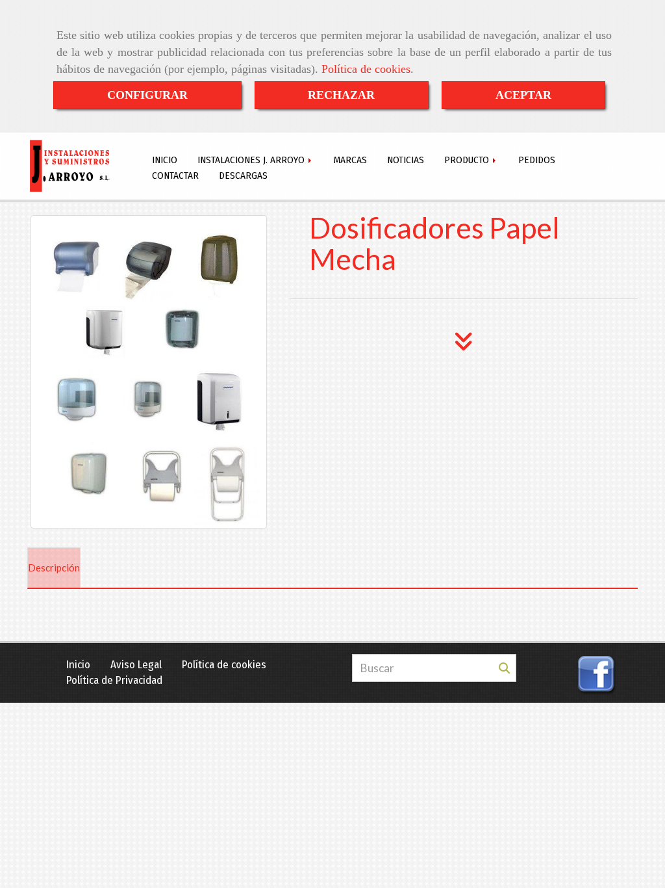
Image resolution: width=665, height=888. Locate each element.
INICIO (164, 160)
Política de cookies (365, 68)
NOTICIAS (405, 160)
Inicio (78, 665)
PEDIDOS (536, 160)
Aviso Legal (136, 665)
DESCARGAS (243, 175)
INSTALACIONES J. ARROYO (252, 160)
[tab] (54, 568)
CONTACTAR (175, 175)
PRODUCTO (468, 160)
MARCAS (350, 160)
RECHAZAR (341, 94)
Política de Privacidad (114, 680)
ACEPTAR (523, 94)
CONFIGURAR (147, 94)
